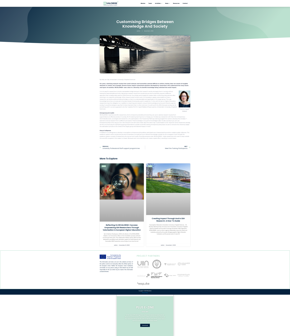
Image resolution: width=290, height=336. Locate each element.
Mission (143, 3)
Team (150, 3)
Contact (185, 3)
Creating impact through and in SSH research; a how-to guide (168, 219)
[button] (145, 295)
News (166, 3)
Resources (176, 3)
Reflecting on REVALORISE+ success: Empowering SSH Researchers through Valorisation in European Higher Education (122, 227)
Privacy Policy (145, 292)
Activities (158, 3)
